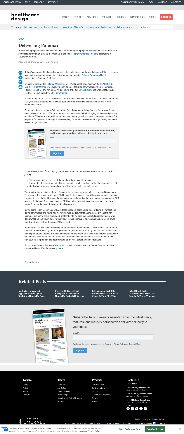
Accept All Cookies (155, 429)
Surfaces (95, 398)
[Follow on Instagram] (132, 408)
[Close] (180, 429)
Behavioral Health (64, 391)
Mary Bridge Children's (73, 27)
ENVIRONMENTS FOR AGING (133, 2)
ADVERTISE (53, 2)
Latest (65, 17)
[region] (92, 429)
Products (106, 17)
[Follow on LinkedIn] (128, 408)
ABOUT (67, 423)
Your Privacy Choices (143, 423)
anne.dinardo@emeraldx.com (136, 390)
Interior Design (63, 395)
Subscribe (166, 17)
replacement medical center (98, 27)
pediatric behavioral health (126, 27)
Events (120, 17)
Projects (91, 17)
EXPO (27, 2)
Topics (77, 17)
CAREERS (75, 423)
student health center (50, 27)
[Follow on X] (141, 408)
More (151, 17)
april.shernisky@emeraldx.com (137, 396)
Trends (25, 391)
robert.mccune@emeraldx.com (137, 402)
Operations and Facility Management (71, 398)
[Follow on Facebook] (136, 408)
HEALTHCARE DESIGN (12, 2)
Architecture (62, 388)
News (21, 39)
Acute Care (61, 385)
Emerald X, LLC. (146, 419)
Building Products (98, 388)
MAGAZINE (39, 2)
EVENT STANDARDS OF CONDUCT (119, 423)
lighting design (30, 27)
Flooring (95, 391)
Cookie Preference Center (130, 429)
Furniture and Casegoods (101, 395)
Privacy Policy (94, 431)
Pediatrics (61, 401)
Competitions (136, 17)
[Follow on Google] (145, 408)
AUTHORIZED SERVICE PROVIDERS (93, 423)
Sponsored (26, 395)
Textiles (94, 401)
